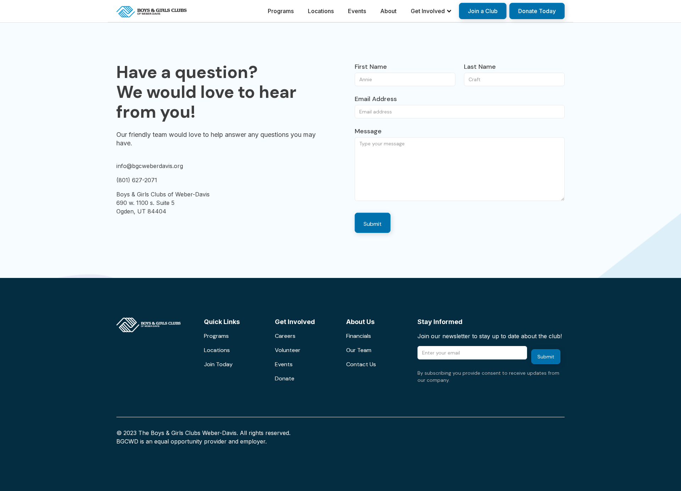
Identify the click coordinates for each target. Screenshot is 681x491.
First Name (371, 66)
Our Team (358, 350)
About (388, 11)
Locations (321, 11)
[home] (151, 11)
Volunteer (287, 350)
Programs (281, 11)
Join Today (218, 364)
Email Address (376, 99)
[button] (431, 11)
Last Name (480, 66)
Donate (284, 378)
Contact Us (361, 364)
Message (368, 131)
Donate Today (537, 11)
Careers (285, 336)
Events (357, 11)
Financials (358, 336)
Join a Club (483, 11)
